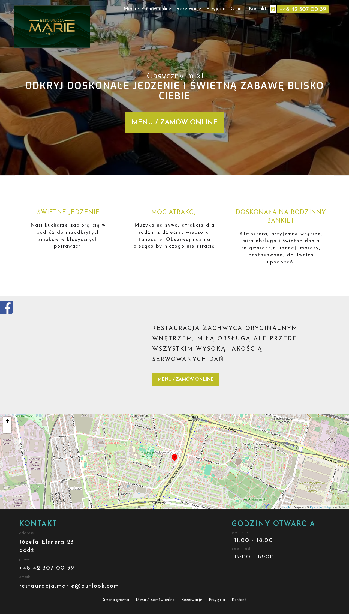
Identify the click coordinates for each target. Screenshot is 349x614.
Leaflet (286, 507)
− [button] (7, 429)
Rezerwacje (188, 9)
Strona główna (116, 600)
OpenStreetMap (320, 507)
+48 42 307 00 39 (46, 568)
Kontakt (257, 9)
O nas (237, 9)
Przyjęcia (215, 9)
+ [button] (7, 420)
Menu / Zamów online (147, 9)
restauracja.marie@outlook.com (69, 586)
